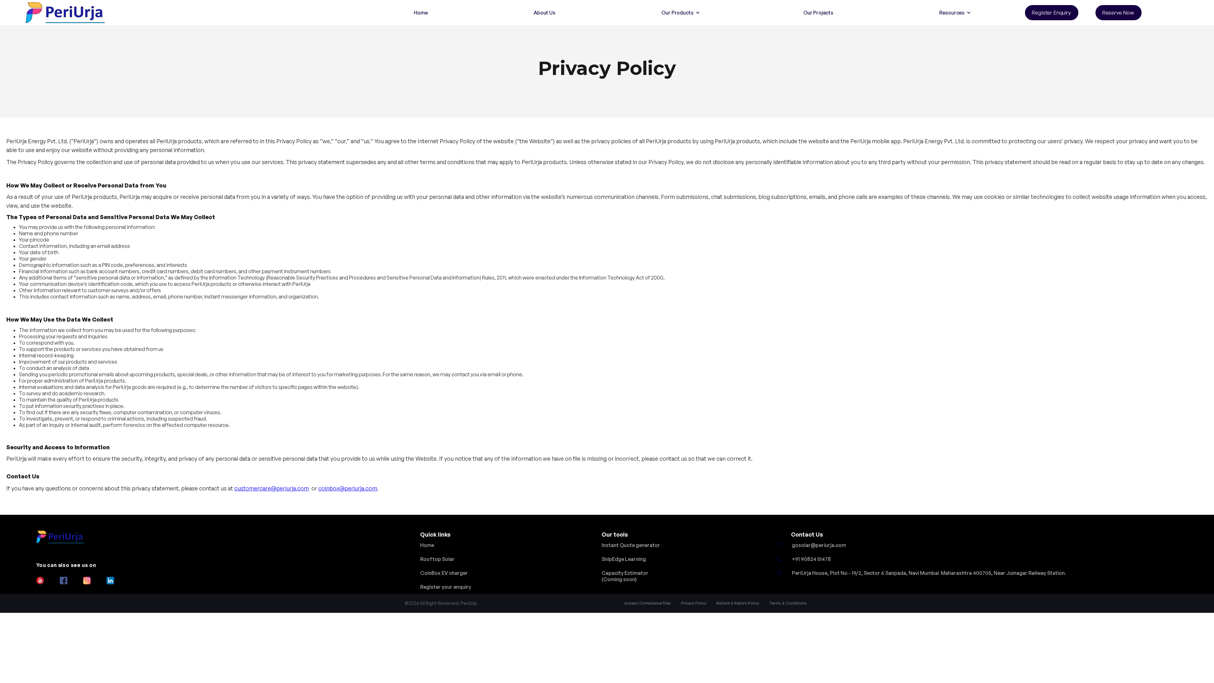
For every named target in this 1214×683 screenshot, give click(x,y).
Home (420, 12)
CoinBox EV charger (444, 573)
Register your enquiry (445, 587)
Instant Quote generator (631, 545)
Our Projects (818, 12)
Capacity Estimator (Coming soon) (625, 576)
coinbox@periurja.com (347, 488)
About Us (544, 12)
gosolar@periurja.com (819, 545)
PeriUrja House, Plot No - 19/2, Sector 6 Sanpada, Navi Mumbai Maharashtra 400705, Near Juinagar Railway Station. (929, 573)
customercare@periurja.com (271, 488)
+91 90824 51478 (811, 559)
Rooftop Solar (437, 559)
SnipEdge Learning (624, 559)
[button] (679, 12)
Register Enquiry (1051, 12)
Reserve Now (1118, 12)
